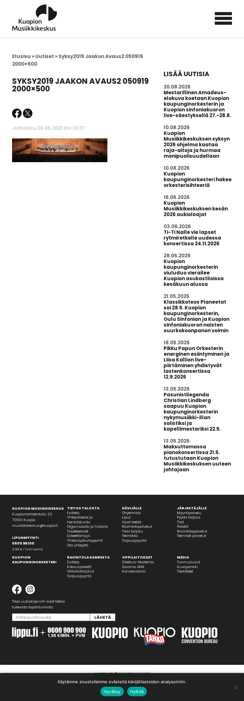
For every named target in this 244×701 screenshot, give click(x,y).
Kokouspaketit (79, 566)
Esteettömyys (78, 535)
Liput (126, 517)
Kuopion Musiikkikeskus (34, 17)
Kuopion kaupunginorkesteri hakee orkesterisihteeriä (198, 179)
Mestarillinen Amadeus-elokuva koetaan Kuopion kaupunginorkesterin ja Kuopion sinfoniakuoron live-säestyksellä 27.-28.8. (197, 104)
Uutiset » (46, 56)
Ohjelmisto (131, 512)
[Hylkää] (236, 687)
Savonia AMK (133, 566)
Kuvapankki (187, 566)
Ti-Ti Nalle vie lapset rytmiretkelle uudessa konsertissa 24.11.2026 (192, 238)
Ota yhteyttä (77, 545)
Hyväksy (112, 691)
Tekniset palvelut (191, 535)
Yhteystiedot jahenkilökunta (80, 520)
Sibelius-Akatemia (138, 562)
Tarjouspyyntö (134, 540)
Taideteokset (77, 531)
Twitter (27, 113)
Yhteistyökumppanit (85, 540)
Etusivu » (23, 56)
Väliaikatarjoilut (80, 571)
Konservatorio (134, 571)
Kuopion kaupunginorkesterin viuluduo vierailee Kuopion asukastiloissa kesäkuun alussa (194, 273)
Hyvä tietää (131, 522)
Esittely (73, 512)
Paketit (182, 526)
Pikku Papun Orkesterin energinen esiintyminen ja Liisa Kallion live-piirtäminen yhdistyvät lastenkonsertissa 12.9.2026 (196, 362)
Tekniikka (130, 535)
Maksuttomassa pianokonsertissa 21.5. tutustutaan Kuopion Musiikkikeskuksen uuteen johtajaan (197, 458)
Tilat (180, 522)
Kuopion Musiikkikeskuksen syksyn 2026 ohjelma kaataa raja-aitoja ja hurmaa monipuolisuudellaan (197, 144)
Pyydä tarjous (188, 517)
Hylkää (137, 691)
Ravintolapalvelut (137, 526)
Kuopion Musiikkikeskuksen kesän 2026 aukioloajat (196, 209)
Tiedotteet (185, 571)
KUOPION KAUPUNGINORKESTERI (34, 560)
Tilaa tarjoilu (132, 531)
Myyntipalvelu (189, 512)
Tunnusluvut (188, 562)
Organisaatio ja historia (87, 526)
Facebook (17, 113)
